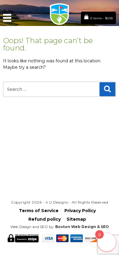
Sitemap (76, 219)
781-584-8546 (59, 176)
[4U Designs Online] (59, 31)
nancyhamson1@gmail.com (59, 165)
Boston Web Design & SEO (82, 226)
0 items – (101, 18)
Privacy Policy (80, 210)
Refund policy (44, 219)
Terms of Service (39, 210)
